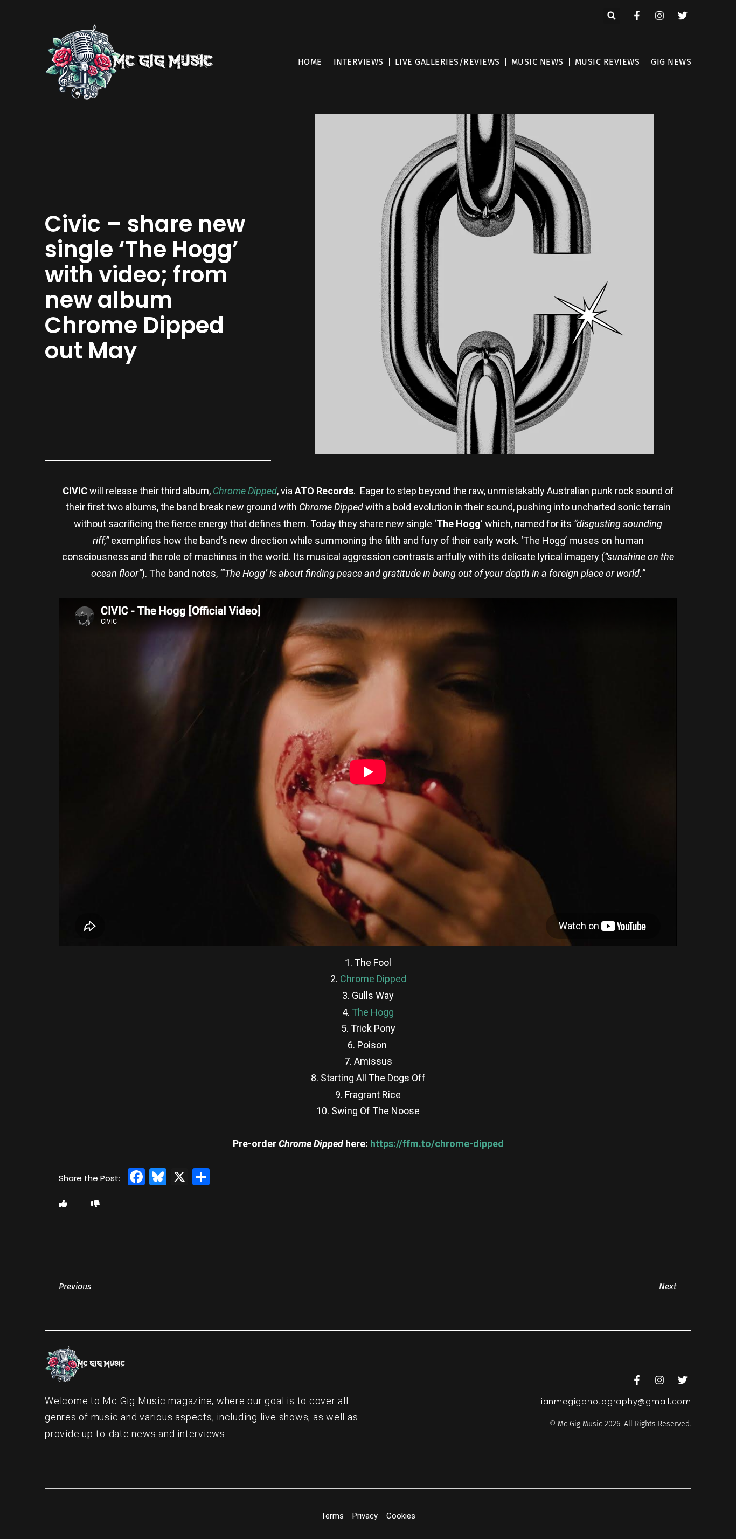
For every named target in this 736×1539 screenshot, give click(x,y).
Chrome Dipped (245, 490)
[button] (611, 16)
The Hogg (373, 1012)
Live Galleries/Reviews (447, 62)
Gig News (671, 62)
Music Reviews (607, 62)
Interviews (359, 62)
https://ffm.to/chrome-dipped (437, 1143)
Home (310, 62)
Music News (537, 62)
